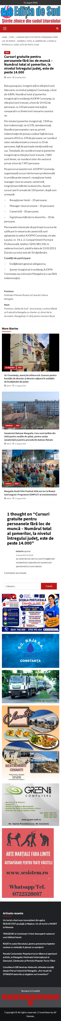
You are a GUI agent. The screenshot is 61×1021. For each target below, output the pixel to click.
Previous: (26, 295)
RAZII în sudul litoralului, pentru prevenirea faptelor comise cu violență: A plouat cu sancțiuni (29, 945)
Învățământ (10, 367)
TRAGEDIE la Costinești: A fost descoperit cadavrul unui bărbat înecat (29, 935)
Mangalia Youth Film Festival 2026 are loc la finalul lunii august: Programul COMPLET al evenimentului (30, 493)
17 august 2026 (20, 386)
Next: (30, 310)
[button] (5, 28)
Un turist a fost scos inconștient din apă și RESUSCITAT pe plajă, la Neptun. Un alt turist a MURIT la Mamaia (30, 924)
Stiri (7, 52)
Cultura (8, 483)
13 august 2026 (20, 498)
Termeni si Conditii (30, 990)
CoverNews (44, 1012)
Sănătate (9, 425)
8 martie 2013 (20, 77)
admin (9, 77)
